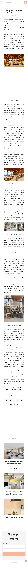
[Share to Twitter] (10, 400)
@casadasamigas (14, 565)
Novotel (13, 21)
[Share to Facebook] (6, 400)
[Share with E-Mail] (21, 400)
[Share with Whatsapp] (17, 400)
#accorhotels (16, 395)
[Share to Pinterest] (14, 400)
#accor (9, 395)
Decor (18, 8)
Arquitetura (12, 8)
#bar (23, 395)
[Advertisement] (14, 83)
